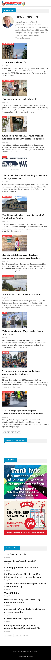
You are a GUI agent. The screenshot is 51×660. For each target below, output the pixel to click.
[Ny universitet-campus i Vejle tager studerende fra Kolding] (14, 359)
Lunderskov (7, 196)
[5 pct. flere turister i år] (14, 51)
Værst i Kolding (11, 593)
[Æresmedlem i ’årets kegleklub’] (14, 88)
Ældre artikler (12, 432)
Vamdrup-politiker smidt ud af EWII (22, 567)
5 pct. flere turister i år (14, 62)
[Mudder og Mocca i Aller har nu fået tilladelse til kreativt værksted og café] (14, 124)
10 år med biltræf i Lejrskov (18, 619)
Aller (4, 117)
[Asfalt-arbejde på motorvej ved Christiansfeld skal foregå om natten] (14, 399)
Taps (4, 312)
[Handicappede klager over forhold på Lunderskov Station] (14, 204)
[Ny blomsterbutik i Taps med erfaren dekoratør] (14, 320)
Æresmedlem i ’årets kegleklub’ (19, 99)
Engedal (29, 656)
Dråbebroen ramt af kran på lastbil (21, 294)
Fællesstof (7, 236)
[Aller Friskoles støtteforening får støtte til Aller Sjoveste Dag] (14, 164)
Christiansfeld (8, 44)
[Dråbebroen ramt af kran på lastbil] (14, 283)
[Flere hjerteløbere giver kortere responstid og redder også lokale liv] (14, 243)
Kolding (5, 352)
